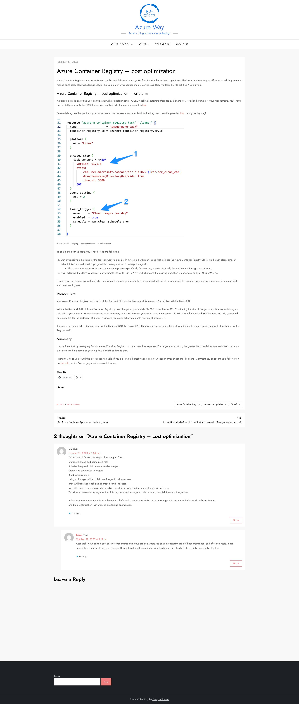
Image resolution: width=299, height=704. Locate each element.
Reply (236, 520)
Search (57, 676)
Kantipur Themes (160, 699)
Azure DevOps (120, 44)
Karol (79, 535)
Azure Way (149, 27)
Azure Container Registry (188, 404)
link (144, 105)
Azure (143, 44)
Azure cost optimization (215, 404)
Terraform (162, 44)
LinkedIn (65, 363)
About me (182, 44)
